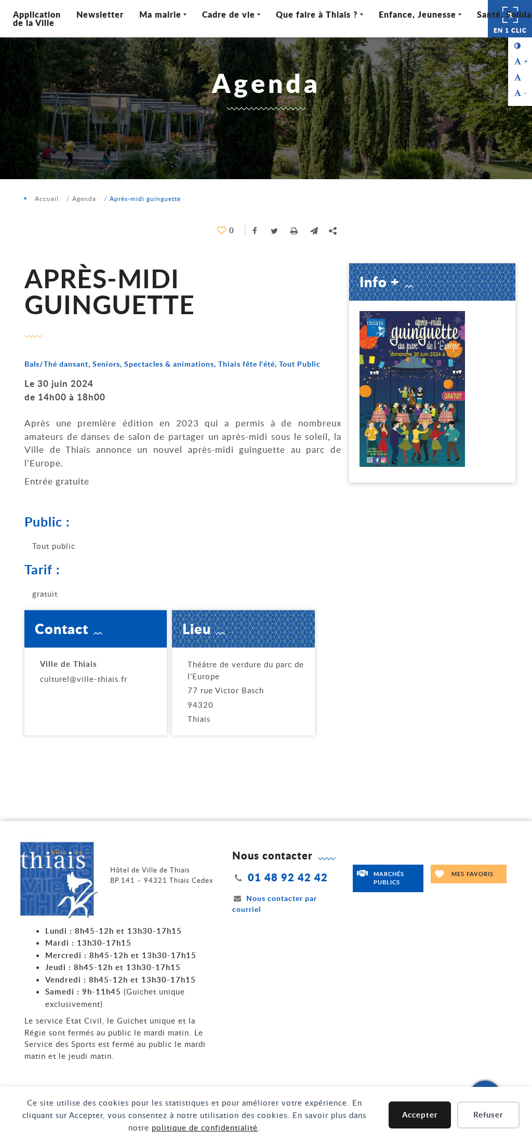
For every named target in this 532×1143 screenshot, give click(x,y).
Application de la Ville (37, 18)
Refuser (488, 1114)
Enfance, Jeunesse (417, 14)
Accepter (420, 1114)
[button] (314, 230)
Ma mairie (160, 14)
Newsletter (100, 14)
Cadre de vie (228, 14)
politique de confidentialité (205, 1127)
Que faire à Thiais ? (317, 14)
